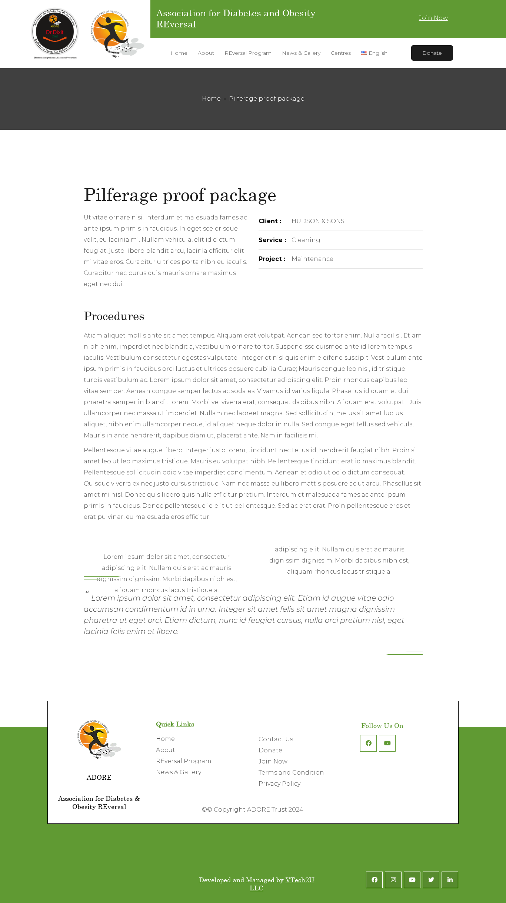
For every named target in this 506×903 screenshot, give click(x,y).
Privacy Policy (279, 783)
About (165, 749)
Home (211, 98)
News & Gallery (178, 772)
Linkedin (450, 880)
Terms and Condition (291, 772)
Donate (432, 53)
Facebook (368, 743)
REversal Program (184, 761)
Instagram (393, 880)
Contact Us (276, 739)
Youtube (387, 743)
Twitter (431, 880)
